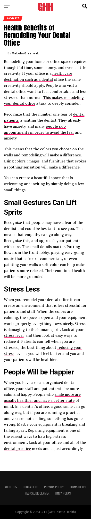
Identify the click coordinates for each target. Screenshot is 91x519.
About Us (11, 487)
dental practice (17, 448)
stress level (14, 335)
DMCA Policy (63, 493)
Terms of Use (78, 487)
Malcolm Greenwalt (25, 53)
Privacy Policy (54, 487)
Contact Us (30, 487)
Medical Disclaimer (37, 493)
